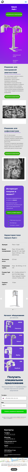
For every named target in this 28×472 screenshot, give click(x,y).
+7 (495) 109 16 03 (9, 434)
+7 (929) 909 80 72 (9, 439)
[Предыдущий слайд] (1, 298)
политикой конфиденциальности (18, 418)
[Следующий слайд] (27, 298)
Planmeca (18, 328)
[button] (14, 212)
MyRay (18, 355)
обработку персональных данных (14, 466)
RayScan (17, 368)
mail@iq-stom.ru (9, 443)
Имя (2, 402)
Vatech (19, 341)
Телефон (4, 395)
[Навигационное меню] (26, 2)
